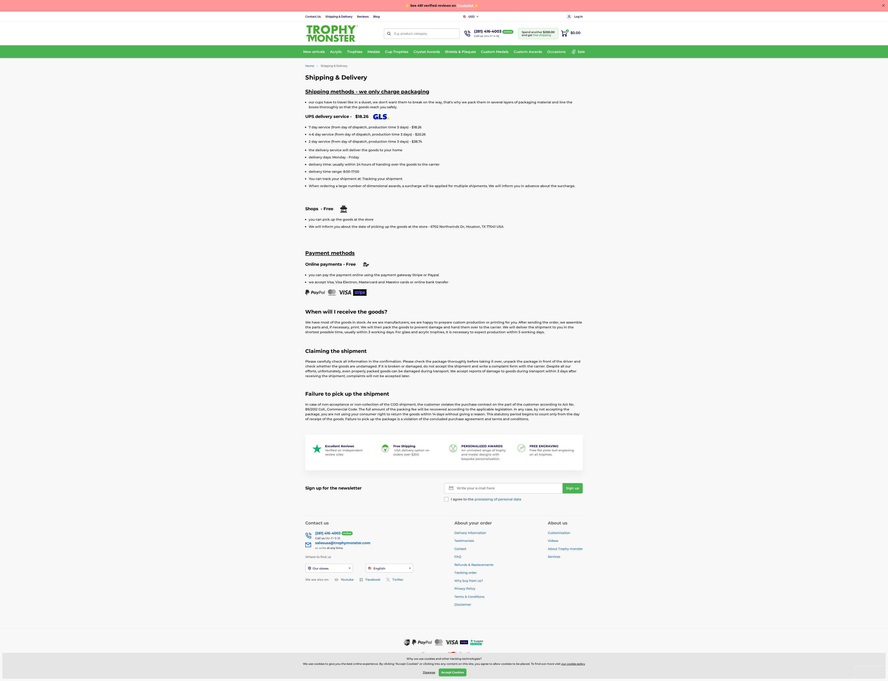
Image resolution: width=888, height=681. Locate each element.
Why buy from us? (468, 580)
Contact (460, 549)
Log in (578, 16)
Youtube (347, 579)
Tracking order (465, 572)
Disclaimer (462, 604)
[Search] (389, 33)
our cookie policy (573, 664)
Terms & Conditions (469, 596)
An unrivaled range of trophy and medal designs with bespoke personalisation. (483, 454)
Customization (559, 533)
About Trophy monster (565, 549)
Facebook (373, 579)
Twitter (397, 579)
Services (554, 556)
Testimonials (464, 540)
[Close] (883, 5)
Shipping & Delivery (338, 16)
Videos (553, 540)
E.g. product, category (410, 33)
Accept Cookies (452, 672)
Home (309, 66)
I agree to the (486, 499)
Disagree (429, 672)
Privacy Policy (464, 588)
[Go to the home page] (331, 33)
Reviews (363, 16)
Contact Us (313, 16)
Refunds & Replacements (473, 565)
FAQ (457, 556)
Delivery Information (470, 533)
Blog (376, 16)
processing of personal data (498, 499)
